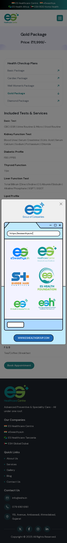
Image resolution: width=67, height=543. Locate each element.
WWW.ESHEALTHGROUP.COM (33, 338)
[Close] (61, 204)
